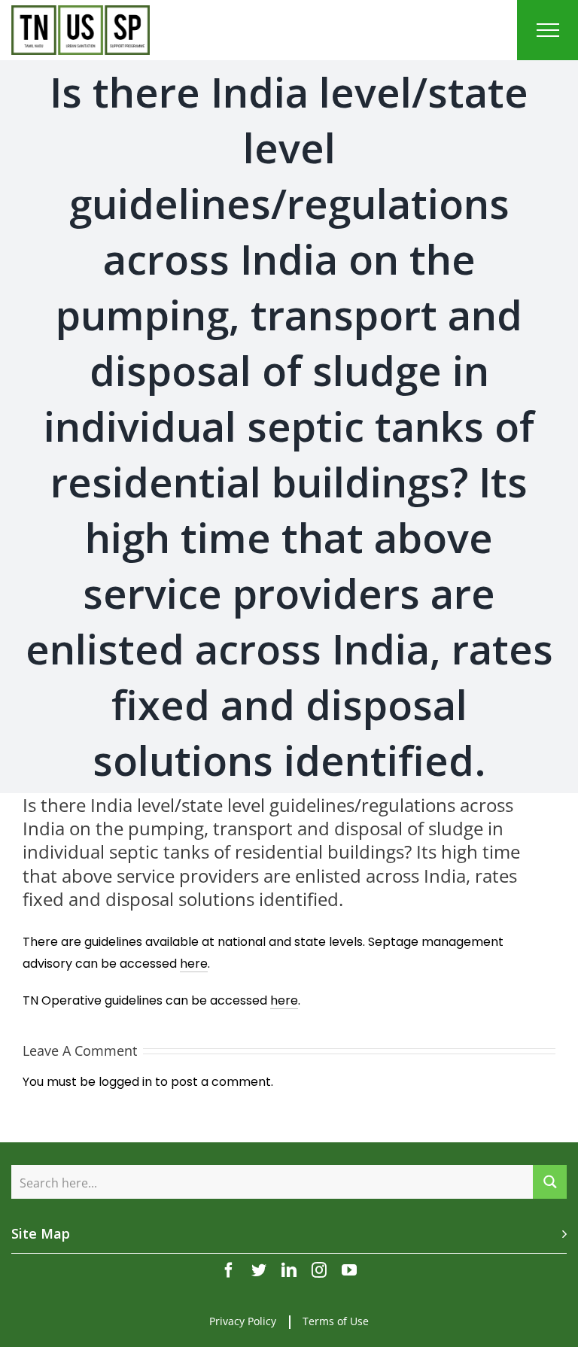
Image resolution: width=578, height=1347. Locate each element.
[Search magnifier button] (550, 1182)
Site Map (40, 1233)
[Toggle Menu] (548, 30)
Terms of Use (336, 1321)
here (194, 963)
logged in (125, 1081)
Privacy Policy (242, 1321)
